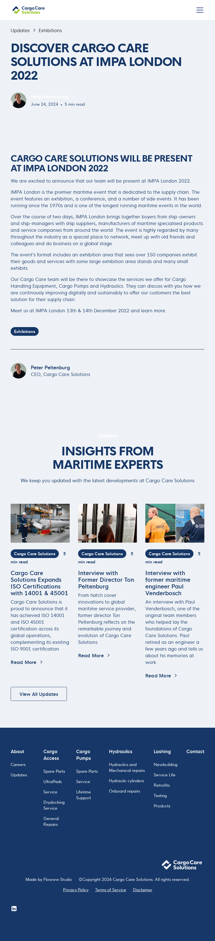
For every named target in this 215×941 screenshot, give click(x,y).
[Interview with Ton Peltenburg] (107, 523)
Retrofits (162, 785)
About (17, 751)
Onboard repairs (124, 791)
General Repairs (51, 821)
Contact (195, 751)
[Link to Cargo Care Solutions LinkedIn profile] (14, 908)
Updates (20, 30)
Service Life (165, 774)
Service (50, 792)
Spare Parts (54, 771)
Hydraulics (120, 751)
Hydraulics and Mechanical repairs (127, 767)
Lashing (162, 751)
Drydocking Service (54, 805)
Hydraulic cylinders (126, 780)
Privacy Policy (75, 889)
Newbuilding (165, 764)
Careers (18, 764)
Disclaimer (142, 889)
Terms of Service (110, 889)
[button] (198, 10)
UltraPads (52, 781)
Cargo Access (51, 754)
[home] (28, 9)
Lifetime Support (83, 794)
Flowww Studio (57, 879)
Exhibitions (50, 30)
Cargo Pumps (83, 754)
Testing (160, 795)
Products (162, 805)
